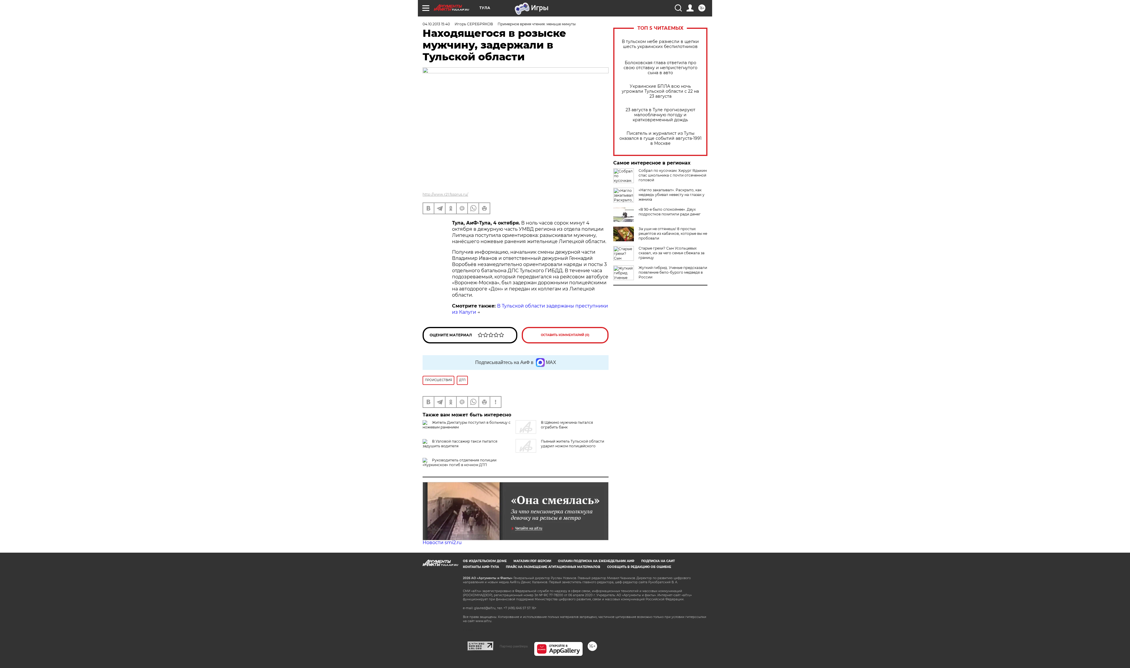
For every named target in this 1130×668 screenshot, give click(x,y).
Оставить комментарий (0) (565, 335)
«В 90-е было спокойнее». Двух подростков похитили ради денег (670, 211)
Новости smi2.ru (442, 542)
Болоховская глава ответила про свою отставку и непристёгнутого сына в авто (660, 67)
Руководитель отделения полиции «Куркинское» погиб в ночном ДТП (459, 462)
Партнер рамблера (514, 646)
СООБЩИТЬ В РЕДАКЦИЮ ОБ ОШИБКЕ (639, 567)
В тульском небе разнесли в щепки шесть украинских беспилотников (660, 44)
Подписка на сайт (658, 561)
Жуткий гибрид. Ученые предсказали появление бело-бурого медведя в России (673, 272)
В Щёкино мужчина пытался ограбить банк (567, 424)
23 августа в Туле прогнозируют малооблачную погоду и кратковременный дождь (660, 114)
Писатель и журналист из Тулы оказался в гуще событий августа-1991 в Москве (660, 138)
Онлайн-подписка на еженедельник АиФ (596, 561)
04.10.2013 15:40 (436, 24)
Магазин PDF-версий (532, 561)
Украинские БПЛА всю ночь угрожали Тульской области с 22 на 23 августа (660, 91)
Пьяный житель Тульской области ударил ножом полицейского (572, 443)
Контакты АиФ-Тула (481, 567)
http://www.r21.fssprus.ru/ (445, 194)
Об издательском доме (485, 561)
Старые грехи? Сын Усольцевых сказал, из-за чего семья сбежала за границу (671, 253)
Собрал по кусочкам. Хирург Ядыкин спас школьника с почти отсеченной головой (673, 175)
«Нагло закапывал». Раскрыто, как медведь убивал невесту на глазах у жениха (671, 195)
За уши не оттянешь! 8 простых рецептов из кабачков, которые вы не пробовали (673, 233)
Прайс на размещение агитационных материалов (553, 567)
